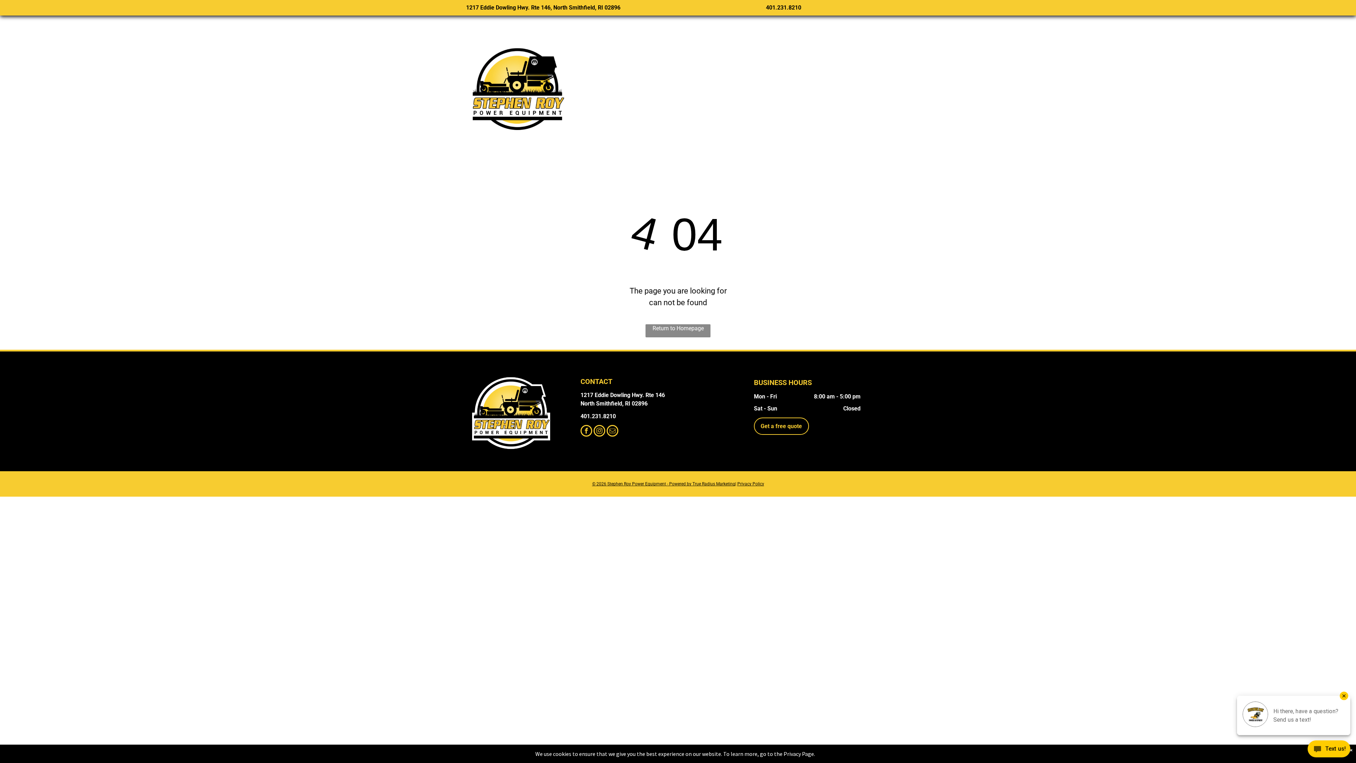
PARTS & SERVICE (794, 83)
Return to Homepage (678, 328)
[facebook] (586, 431)
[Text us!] (1329, 749)
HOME (603, 83)
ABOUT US (858, 83)
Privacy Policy (750, 483)
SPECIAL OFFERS (716, 83)
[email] (612, 431)
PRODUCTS (650, 83)
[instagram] (599, 431)
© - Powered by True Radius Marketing (663, 483)
